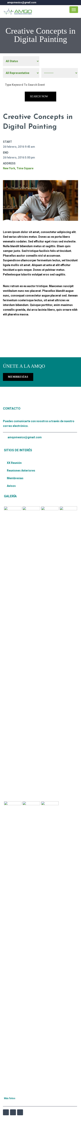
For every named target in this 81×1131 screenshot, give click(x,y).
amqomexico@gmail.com (25, 437)
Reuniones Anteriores (21, 470)
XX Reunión (14, 462)
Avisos (11, 485)
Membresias (15, 478)
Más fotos (9, 1098)
